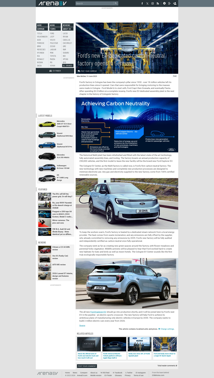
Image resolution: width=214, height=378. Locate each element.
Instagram (142, 373)
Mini (51, 52)
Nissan (40, 62)
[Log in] (169, 3)
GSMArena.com (158, 375)
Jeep (52, 36)
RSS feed (106, 373)
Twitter (129, 373)
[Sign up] (174, 3)
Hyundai (40, 52)
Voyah (52, 65)
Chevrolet (67, 43)
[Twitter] (147, 3)
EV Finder (108, 375)
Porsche (40, 43)
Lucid (65, 33)
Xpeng (65, 59)
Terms (52, 28)
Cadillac (66, 39)
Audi (39, 39)
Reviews (66, 25)
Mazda (52, 59)
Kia (38, 55)
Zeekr (52, 46)
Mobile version (95, 375)
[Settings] (164, 3)
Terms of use (138, 375)
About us (67, 28)
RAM (64, 49)
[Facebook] (142, 3)
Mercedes (41, 49)
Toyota (53, 55)
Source (82, 325)
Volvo (52, 39)
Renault (40, 59)
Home (39, 25)
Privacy (128, 375)
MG (51, 62)
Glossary (118, 375)
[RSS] (158, 3)
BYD (64, 62)
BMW (39, 46)
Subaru (66, 52)
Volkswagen (42, 36)
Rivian (65, 36)
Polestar (54, 43)
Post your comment (89, 71)
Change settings (167, 329)
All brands (67, 65)
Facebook (118, 373)
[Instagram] (152, 3)
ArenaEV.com (82, 375)
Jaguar (53, 49)
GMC (64, 46)
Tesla (39, 33)
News (52, 25)
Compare (40, 28)
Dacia (39, 65)
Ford (52, 33)
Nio (64, 55)
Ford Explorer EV (98, 312)
